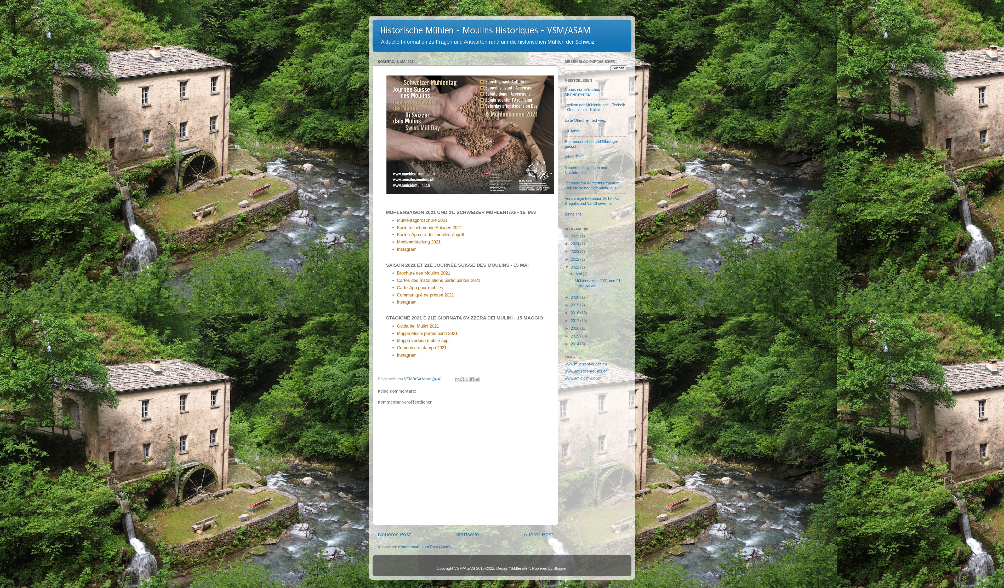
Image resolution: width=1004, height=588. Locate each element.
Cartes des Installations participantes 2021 (438, 280)
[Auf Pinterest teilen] (477, 379)
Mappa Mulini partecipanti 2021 (427, 333)
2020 (575, 297)
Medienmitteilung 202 (417, 242)
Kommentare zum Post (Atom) (424, 547)
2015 (575, 336)
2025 (575, 236)
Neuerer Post (394, 534)
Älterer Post (538, 534)
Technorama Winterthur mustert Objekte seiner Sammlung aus (592, 185)
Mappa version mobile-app (422, 340)
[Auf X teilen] (467, 379)
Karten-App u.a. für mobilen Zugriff (430, 234)
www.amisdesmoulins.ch (586, 371)
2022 (575, 259)
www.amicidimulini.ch (583, 378)
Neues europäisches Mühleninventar (582, 91)
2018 (575, 313)
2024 (575, 244)
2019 (575, 305)
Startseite (467, 534)
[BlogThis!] (462, 379)
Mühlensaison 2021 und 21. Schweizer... (598, 283)
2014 (575, 344)
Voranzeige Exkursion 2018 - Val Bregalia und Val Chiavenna (592, 200)
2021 (575, 267)
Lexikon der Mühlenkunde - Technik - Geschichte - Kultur (595, 107)
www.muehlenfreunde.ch (586, 364)
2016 (575, 328)
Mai (579, 274)
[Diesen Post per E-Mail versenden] (457, 379)
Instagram (407, 249)
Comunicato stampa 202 (420, 347)
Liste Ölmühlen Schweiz (585, 120)
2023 (575, 251)
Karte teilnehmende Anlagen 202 (428, 227)
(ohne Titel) (574, 157)
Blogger (560, 568)
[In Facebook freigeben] (472, 379)
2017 (575, 320)
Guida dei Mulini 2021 (418, 326)
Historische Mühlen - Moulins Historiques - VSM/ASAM (485, 30)
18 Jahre (572, 131)
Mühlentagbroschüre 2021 (422, 220)
